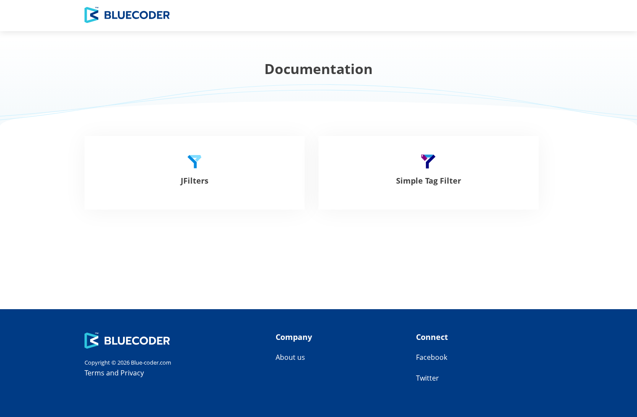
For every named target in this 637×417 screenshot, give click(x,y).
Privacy (132, 373)
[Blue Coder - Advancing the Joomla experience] (127, 346)
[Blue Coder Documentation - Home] (126, 15)
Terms (94, 373)
